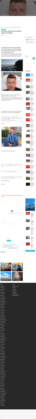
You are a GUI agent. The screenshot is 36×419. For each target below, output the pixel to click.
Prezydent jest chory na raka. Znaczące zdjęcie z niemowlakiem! (17, 268)
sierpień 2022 (2, 359)
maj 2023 (1, 345)
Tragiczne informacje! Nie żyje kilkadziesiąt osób (32, 114)
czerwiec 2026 (2, 289)
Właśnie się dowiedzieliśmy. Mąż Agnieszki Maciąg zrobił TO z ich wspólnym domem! (32, 93)
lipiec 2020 (2, 397)
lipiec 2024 (2, 324)
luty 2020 (1, 403)
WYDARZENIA (28, 203)
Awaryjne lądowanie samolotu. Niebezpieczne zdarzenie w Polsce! (32, 81)
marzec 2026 (2, 293)
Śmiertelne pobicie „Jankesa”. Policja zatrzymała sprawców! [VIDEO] (32, 136)
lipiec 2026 (2, 287)
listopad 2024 (2, 318)
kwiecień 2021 (2, 383)
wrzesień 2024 (2, 321)
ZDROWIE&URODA (6, 27)
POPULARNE (14, 290)
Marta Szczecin (14, 270)
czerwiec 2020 (2, 399)
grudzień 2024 (2, 316)
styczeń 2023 (2, 351)
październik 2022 (3, 356)
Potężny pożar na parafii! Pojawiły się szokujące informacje (32, 166)
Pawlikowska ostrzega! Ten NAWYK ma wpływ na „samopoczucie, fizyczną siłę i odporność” (6, 268)
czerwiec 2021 (2, 380)
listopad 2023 (2, 336)
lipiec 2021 (2, 379)
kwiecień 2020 (2, 400)
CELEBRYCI (14, 287)
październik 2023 (3, 338)
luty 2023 (1, 350)
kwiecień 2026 (2, 292)
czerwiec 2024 (2, 325)
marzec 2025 (2, 312)
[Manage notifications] (1, 417)
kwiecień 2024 (2, 328)
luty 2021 (1, 386)
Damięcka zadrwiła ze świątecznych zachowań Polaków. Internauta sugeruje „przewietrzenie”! (17, 277)
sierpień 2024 (2, 322)
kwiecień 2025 (2, 310)
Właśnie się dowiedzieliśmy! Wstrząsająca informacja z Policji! (32, 178)
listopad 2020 (2, 391)
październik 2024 (3, 319)
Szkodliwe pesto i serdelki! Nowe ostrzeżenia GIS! (32, 103)
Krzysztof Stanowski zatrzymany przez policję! (31, 98)
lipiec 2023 (2, 342)
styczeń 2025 (2, 315)
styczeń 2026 (2, 296)
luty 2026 (1, 295)
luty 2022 (1, 368)
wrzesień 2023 (2, 339)
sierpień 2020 (2, 396)
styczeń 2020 (2, 405)
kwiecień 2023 (2, 347)
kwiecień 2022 (2, 365)
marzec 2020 (2, 402)
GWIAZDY (14, 289)
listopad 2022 (2, 354)
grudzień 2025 (2, 298)
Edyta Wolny (2, 35)
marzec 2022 (2, 367)
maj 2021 (1, 382)
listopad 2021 (2, 373)
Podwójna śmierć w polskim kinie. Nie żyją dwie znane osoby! (32, 184)
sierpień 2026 (2, 286)
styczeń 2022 (2, 370)
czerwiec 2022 (2, 362)
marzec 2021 (2, 385)
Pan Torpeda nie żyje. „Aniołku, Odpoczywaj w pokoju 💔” (5, 277)
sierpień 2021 (2, 377)
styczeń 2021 (2, 388)
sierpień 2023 (2, 341)
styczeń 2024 (2, 333)
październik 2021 (3, 374)
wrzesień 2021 (2, 376)
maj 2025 (1, 309)
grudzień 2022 (2, 353)
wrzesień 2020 (2, 394)
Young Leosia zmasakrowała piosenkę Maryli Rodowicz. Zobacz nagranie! (32, 155)
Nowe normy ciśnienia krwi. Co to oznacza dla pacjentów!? (32, 130)
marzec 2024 (2, 330)
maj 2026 (1, 290)
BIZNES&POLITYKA (15, 286)
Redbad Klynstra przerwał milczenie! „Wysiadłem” (32, 125)
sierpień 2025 (2, 304)
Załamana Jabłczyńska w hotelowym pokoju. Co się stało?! (32, 161)
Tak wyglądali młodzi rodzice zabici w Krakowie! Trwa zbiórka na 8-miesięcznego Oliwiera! (32, 143)
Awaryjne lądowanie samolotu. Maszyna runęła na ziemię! (32, 120)
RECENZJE (14, 292)
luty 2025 (1, 313)
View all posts (8, 240)
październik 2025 (3, 301)
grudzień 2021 (2, 371)
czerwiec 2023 (2, 344)
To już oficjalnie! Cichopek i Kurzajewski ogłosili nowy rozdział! (32, 86)
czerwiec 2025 (2, 307)
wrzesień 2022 (2, 357)
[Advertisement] (18, 20)
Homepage (2, 27)
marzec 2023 (2, 348)
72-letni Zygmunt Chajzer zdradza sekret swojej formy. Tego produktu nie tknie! (32, 172)
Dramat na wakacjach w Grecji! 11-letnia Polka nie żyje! (32, 74)
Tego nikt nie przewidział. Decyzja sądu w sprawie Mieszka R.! (32, 149)
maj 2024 (1, 327)
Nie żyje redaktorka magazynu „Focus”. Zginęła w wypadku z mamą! (32, 109)
